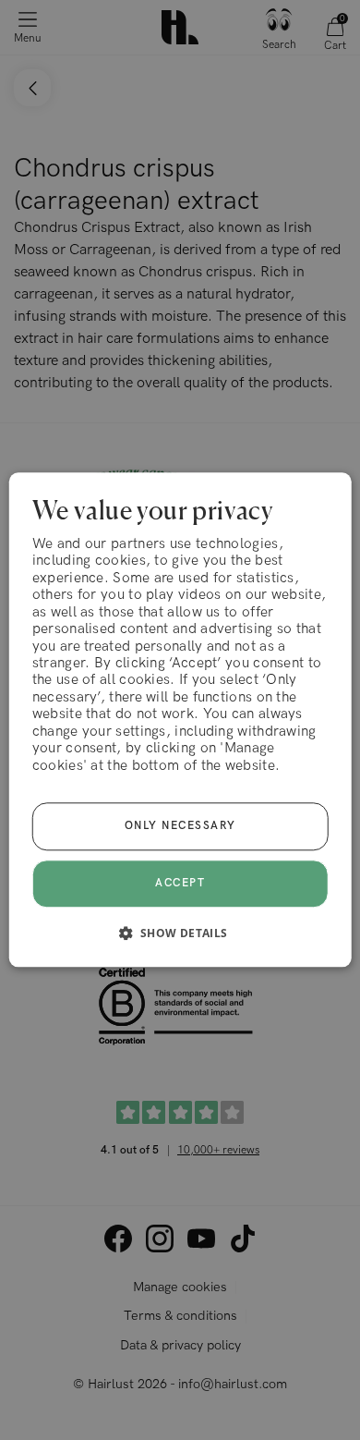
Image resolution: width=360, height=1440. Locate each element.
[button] (179, 933)
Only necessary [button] (180, 827)
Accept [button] (180, 883)
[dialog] (180, 719)
